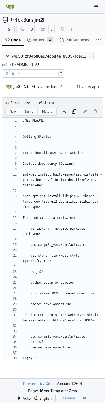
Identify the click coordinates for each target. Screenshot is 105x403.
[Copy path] (37, 64)
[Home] (10, 7)
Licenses (67, 398)
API (86, 398)
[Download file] (64, 111)
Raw (13, 111)
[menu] (23, 398)
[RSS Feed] (8, 29)
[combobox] (33, 73)
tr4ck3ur (21, 20)
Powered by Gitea (39, 383)
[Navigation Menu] (97, 6)
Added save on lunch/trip (45, 86)
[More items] (98, 40)
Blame (28, 111)
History (47, 111)
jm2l (39, 20)
